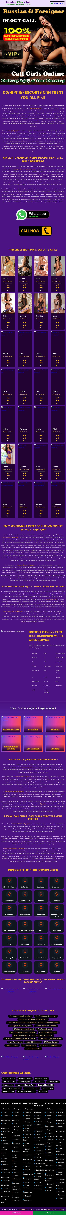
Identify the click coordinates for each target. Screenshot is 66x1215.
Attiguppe (9, 914)
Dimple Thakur (9, 1078)
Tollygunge (29, 1109)
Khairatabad (41, 958)
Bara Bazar (56, 887)
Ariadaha (39, 1167)
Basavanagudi (9, 930)
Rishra (16, 1176)
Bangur (49, 1122)
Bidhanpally (49, 1160)
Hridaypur (61, 1109)
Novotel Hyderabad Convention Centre (20, 1039)
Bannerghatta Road (56, 916)
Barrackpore (25, 901)
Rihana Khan (48, 1088)
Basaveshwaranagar (25, 930)
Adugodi (57, 901)
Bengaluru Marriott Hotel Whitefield (33, 1019)
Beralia (49, 1156)
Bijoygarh (39, 1173)
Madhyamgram (39, 1112)
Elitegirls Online (25, 1078)
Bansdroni (39, 1128)
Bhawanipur (40, 1144)
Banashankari (25, 914)
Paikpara (39, 1189)
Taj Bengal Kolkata (33, 1048)
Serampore (5, 1169)
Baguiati (28, 1196)
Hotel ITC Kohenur (33, 1042)
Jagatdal (61, 1112)
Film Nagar (25, 971)
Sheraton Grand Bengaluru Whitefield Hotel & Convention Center (33, 1023)
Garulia (49, 1187)
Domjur (38, 1182)
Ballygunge (5, 1177)
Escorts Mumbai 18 (45, 1085)
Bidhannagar (5, 1120)
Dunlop (27, 1122)
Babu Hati (25, 887)
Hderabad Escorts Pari (25, 1085)
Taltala (27, 1182)
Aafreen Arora (53, 1082)
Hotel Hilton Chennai (47, 1032)
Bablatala (50, 1140)
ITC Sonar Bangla (29, 1045)
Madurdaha (60, 1120)
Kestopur (6, 1144)
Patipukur (50, 1109)
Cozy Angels (8, 1085)
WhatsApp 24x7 (49, 1213)
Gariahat (17, 1115)
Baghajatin (39, 1160)
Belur (5, 1112)
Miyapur (57, 971)
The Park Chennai (45, 1029)
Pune (56, 1210)
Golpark (49, 1130)
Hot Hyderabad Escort (26, 1091)
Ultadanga (50, 1112)
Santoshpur (16, 1184)
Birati (38, 1141)
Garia (4, 1123)
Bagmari (50, 1143)
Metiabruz (61, 1123)
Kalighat (17, 1136)
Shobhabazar (27, 1193)
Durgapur (17, 1109)
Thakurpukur (27, 1201)
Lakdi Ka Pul (25, 958)
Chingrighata (49, 1127)
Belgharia (6, 1109)
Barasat (38, 1124)
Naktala (38, 1134)
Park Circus (29, 1134)
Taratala (60, 1188)
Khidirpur (39, 1185)
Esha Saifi (43, 1091)
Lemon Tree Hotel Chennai (45, 1026)
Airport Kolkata (9, 887)
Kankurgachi (27, 1179)
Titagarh (17, 1201)
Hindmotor (5, 1128)
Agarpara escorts (45, 804)
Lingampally (57, 958)
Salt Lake (17, 1179)
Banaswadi (41, 914)
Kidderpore (16, 1144)
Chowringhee (28, 1174)
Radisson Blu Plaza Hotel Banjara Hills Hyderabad (33, 1035)
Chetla (5, 1188)
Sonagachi (16, 1197)
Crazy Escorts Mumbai (11, 1088)
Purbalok (61, 1154)
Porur (9, 944)
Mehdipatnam (9, 971)
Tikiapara (61, 1195)
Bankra (49, 1146)
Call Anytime (16, 1213)
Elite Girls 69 (38, 1082)
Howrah (16, 1123)
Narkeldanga (27, 1159)
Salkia (60, 1165)
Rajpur (16, 1172)
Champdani (49, 1165)
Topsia (38, 1147)
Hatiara (49, 1190)
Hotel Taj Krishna (15, 1042)
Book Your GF (8, 1091)
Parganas (61, 1139)
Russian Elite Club (25, 1210)
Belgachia (6, 1180)
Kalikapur (39, 1131)
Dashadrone (49, 1175)
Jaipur (61, 1210)
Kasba (5, 1140)
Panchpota (60, 1136)
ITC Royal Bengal (50, 1042)
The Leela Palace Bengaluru (20, 1016)
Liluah (16, 1147)
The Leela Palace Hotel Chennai (22, 1032)
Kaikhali (38, 1157)
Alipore (27, 1115)
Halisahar (28, 1125)
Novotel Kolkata (12, 1045)
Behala (41, 901)
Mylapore (41, 944)
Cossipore (6, 1192)
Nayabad (28, 1163)
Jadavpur (17, 1127)
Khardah (50, 1133)
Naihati (60, 1127)
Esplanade (50, 1184)
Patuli (49, 1115)
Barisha (27, 1119)
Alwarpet (9, 958)
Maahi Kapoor (24, 1082)
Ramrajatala (60, 1159)
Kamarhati (61, 1115)
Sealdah (17, 1193)
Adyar (41, 930)
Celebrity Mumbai (31, 1088)
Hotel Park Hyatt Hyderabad (50, 1039)
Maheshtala (16, 1152)
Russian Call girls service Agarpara (14, 848)
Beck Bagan (40, 1170)
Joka (4, 1137)
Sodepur (39, 1121)
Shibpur (61, 1169)
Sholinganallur (57, 944)
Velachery (25, 944)
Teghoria (61, 1192)
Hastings (28, 1155)
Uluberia (61, 1198)
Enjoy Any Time (41, 1078)
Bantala (49, 1149)
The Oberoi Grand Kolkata (50, 1045)
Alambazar (6, 1172)
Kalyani (16, 1139)
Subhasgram (60, 1179)
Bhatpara (6, 1115)
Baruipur (50, 1152)
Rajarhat (6, 1164)
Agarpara (28, 1112)
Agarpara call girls (51, 599)
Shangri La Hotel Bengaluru (20, 1026)
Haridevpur (16, 1120)
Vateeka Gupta (9, 1082)
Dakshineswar (50, 1170)
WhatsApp (58, 3)
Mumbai (50, 1210)
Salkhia (27, 1166)
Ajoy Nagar (50, 1136)
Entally (16, 1112)
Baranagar (9, 901)
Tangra (27, 1169)
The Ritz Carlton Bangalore (46, 1016)
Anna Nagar (57, 930)
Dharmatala (5, 1196)
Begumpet (41, 971)
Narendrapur (40, 1163)
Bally (48, 1119)
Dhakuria (39, 1150)
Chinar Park (40, 1137)
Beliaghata (5, 1185)
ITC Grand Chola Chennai (24, 1029)
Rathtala (61, 1162)
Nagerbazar (40, 1154)
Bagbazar (41, 887)
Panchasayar (60, 1131)
